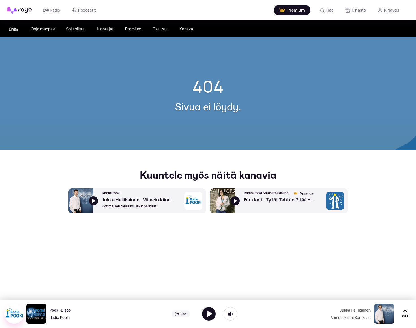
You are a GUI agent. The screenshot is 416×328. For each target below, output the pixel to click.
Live (184, 313)
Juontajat (105, 28)
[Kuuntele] (209, 314)
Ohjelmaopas (43, 28)
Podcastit (87, 10)
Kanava (186, 28)
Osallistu (160, 28)
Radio (55, 10)
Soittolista (75, 28)
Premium (133, 28)
